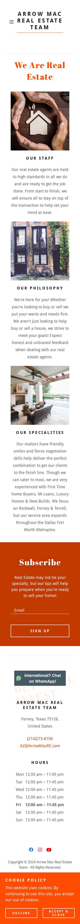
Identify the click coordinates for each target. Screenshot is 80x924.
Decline (21, 913)
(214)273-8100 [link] (40, 738)
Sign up (40, 631)
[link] (40, 22)
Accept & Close (59, 912)
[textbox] (40, 608)
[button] (12, 21)
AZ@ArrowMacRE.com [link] (40, 745)
